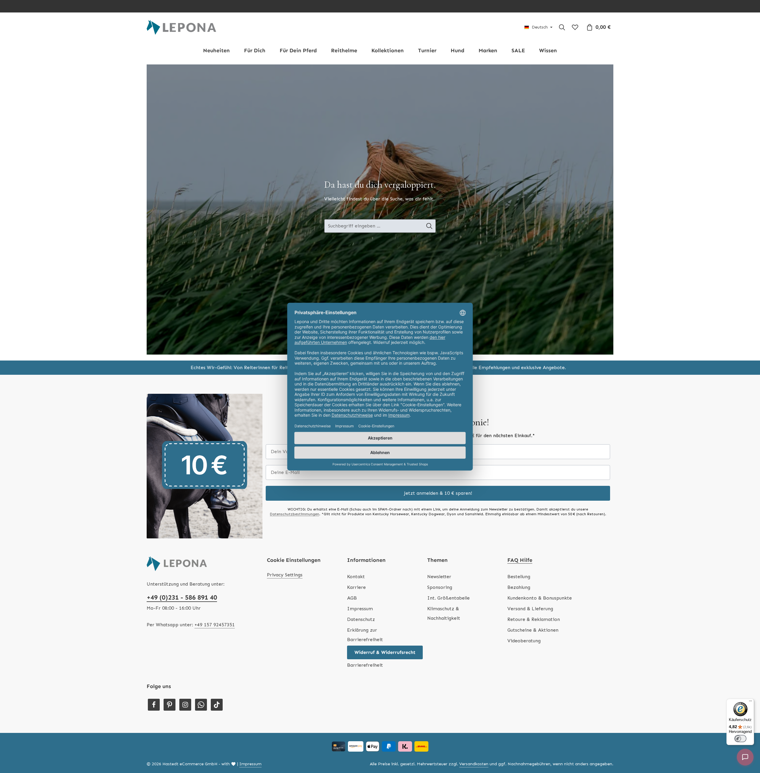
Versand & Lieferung (530, 608)
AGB (352, 598)
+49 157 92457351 (214, 624)
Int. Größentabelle (448, 598)
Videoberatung (524, 641)
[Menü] (750, 702)
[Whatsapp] (201, 705)
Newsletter (439, 576)
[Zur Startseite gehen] (181, 27)
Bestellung (518, 576)
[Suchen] (562, 27)
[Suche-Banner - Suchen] (429, 226)
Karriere (356, 587)
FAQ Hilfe (519, 560)
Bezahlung (518, 587)
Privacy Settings (285, 575)
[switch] (740, 738)
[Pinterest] (169, 705)
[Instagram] (185, 705)
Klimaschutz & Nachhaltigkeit (443, 613)
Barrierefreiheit (365, 665)
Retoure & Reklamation (533, 619)
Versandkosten (473, 763)
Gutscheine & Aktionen (532, 630)
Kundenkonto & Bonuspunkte (539, 598)
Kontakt (356, 576)
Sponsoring (439, 587)
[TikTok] (217, 705)
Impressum (360, 608)
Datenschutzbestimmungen (294, 514)
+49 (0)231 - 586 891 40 (182, 597)
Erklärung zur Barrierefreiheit (365, 634)
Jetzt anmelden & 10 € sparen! (438, 493)
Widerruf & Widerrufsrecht (384, 652)
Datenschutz (361, 619)
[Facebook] (154, 705)
